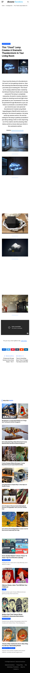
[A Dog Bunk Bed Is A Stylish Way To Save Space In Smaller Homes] (15, 475)
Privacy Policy (20, 665)
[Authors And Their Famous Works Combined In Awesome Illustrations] (15, 604)
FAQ (26, 665)
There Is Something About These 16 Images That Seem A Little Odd (22, 360)
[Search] (27, 2)
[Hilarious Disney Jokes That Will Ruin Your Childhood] (15, 575)
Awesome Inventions (10, 665)
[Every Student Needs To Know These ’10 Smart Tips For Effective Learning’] (15, 546)
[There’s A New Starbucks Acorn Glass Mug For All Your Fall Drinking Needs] (15, 634)
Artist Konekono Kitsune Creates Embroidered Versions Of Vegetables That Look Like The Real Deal (14, 507)
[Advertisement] (15, 24)
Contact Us (16, 669)
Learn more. (24, 340)
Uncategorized (9, 5)
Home (3, 5)
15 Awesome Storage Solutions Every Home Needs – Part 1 (8, 360)
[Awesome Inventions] (15, 2)
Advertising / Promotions (13, 667)
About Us (23, 667)
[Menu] (3, 2)
